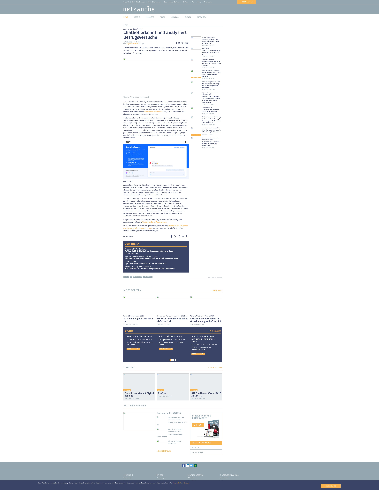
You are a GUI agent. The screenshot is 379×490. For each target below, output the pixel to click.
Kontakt (126, 2)
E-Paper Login (161, 478)
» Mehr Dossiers (215, 368)
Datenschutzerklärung (181, 483)
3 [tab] (173, 360)
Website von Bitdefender (153, 112)
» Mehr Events (215, 331)
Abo (193, 2)
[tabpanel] (140, 342)
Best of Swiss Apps (154, 2)
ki (131, 277)
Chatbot (126, 277)
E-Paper (186, 2)
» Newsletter (246, 2)
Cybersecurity (137, 277)
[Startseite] (138, 9)
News (125, 25)
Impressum (224, 478)
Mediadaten (208, 2)
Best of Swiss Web (138, 2)
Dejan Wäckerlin (132, 44)
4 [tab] (175, 360)
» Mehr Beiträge (164, 451)
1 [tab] (170, 360)
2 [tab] (172, 360)
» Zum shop (196, 448)
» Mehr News (216, 290)
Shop (199, 2)
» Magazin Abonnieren (201, 443)
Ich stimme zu (331, 486)
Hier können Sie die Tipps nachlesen (154, 222)
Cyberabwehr (148, 277)
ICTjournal (191, 478)
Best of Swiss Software (172, 2)
